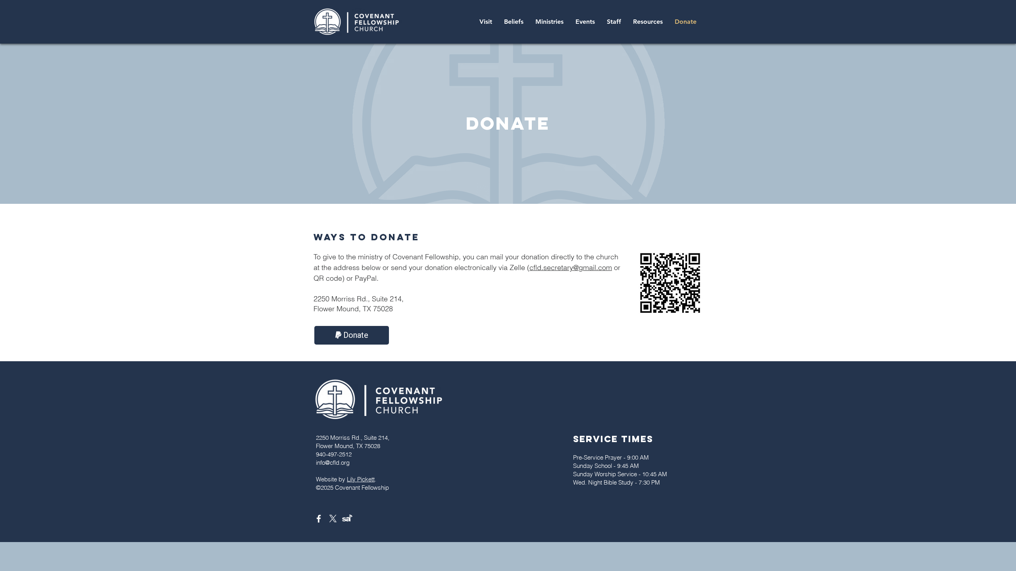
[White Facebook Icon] (319, 519)
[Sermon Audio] (347, 519)
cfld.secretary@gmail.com (570, 267)
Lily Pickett (361, 479)
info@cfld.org (333, 462)
